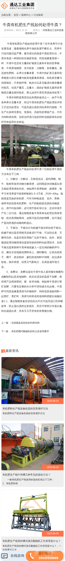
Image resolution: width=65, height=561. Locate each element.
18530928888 (48, 556)
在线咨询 (17, 556)
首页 (16, 15)
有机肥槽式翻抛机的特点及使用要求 (30, 331)
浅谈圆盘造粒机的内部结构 (25, 323)
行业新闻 (38, 15)
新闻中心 (26, 15)
